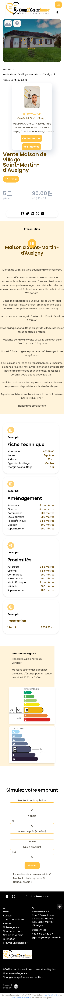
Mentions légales (46, 969)
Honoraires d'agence (15, 973)
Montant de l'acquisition (32, 800)
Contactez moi (31, 138)
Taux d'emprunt (32, 847)
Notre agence (11, 927)
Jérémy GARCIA (32, 114)
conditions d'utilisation (21, 998)
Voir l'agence (31, 146)
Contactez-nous (12, 931)
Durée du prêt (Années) (32, 831)
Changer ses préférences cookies (23, 977)
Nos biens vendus (13, 935)
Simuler (32, 865)
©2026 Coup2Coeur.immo (18, 969)
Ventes (7, 923)
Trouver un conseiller (15, 943)
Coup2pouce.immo (14, 919)
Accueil (7, 69)
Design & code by (7, 986)
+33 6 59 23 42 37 (42, 933)
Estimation (9, 939)
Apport (32, 816)
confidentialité (51, 995)
